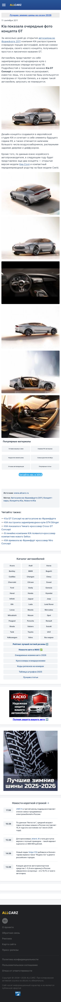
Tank (12, 632)
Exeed (48, 582)
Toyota (30, 632)
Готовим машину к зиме (16, 449)
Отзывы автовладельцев (16, 466)
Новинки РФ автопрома (45, 449)
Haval (12, 593)
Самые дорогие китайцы (45, 457)
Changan (30, 577)
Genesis (49, 588)
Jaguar (30, 599)
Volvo (30, 637)
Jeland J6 (35, 839)
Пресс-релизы (10, 949)
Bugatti (49, 571)
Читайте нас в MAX (30, 474)
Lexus (12, 610)
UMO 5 (19, 809)
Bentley (12, 571)
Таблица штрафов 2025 (30, 672)
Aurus (48, 566)
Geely (30, 588)
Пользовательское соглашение (20, 965)
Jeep (49, 599)
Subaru (30, 626)
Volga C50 (33, 852)
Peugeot (12, 621)
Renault (49, 621)
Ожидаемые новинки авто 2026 (30, 655)
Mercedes (49, 610)
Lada (31, 604)
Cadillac (12, 577)
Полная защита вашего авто (29, 719)
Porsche (30, 621)
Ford (12, 588)
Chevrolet (12, 582)
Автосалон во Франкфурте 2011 (26, 498)
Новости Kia (30, 500)
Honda (30, 593)
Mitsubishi (12, 615)
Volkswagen (12, 637)
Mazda (30, 610)
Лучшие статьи (30, 677)
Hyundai (49, 593)
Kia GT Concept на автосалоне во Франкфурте (30, 518)
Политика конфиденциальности (20, 959)
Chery (48, 577)
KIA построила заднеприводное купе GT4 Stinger (31, 522)
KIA (12, 604)
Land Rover (49, 604)
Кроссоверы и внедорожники (30, 660)
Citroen (31, 582)
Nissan (30, 615)
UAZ (49, 632)
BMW (30, 571)
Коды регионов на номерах (30, 666)
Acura (12, 566)
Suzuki (49, 626)
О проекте (8, 927)
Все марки (48, 637)
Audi (30, 566)
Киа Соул (24, 164)
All (16, 4)
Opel (49, 615)
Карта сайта (9, 944)
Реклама (7, 938)
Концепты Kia (16, 500)
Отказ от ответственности (17, 970)
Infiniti (12, 599)
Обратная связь (11, 932)
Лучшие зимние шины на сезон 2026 (30, 15)
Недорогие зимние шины (16, 457)
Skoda (12, 626)
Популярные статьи (45, 466)
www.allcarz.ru (21, 493)
